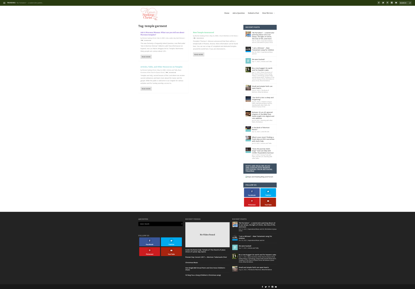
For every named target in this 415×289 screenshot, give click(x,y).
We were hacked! (258, 59)
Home (226, 13)
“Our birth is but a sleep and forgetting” (263, 98)
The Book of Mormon (254, 270)
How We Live (267, 13)
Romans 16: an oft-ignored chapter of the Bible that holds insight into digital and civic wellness (263, 115)
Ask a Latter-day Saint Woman (175, 38)
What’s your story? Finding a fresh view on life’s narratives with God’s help (263, 139)
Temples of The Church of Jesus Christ (263, 78)
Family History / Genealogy (262, 75)
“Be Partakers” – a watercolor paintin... (29, 3)
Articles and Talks (172, 70)
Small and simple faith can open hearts (262, 87)
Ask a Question (239, 13)
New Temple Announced (203, 32)
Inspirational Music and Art (262, 53)
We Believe (259, 122)
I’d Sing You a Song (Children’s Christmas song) (203, 275)
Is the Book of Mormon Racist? (261, 129)
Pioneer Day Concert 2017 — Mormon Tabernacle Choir (206, 257)
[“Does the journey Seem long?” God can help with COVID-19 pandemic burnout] (248, 150)
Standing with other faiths (259, 105)
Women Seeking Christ (149, 38)
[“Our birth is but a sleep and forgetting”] (248, 99)
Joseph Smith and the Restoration (262, 76)
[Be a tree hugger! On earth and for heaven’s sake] (248, 69)
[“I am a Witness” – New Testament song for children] (248, 49)
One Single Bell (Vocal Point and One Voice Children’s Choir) (205, 269)
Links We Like (265, 132)
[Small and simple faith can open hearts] (248, 87)
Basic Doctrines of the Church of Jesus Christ (262, 73)
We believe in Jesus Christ (265, 42)
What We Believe (265, 81)
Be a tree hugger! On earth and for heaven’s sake (262, 69)
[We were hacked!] (248, 61)
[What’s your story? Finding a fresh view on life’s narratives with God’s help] (248, 138)
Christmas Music (191, 263)
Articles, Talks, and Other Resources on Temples (161, 67)
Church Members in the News (228, 36)
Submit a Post (253, 13)
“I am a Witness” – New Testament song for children (263, 49)
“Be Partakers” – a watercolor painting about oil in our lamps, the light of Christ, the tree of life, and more (263, 36)
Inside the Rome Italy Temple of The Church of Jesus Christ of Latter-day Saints (205, 251)
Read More (146, 57)
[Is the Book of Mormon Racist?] (248, 129)
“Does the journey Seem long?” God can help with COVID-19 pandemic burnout (263, 151)
